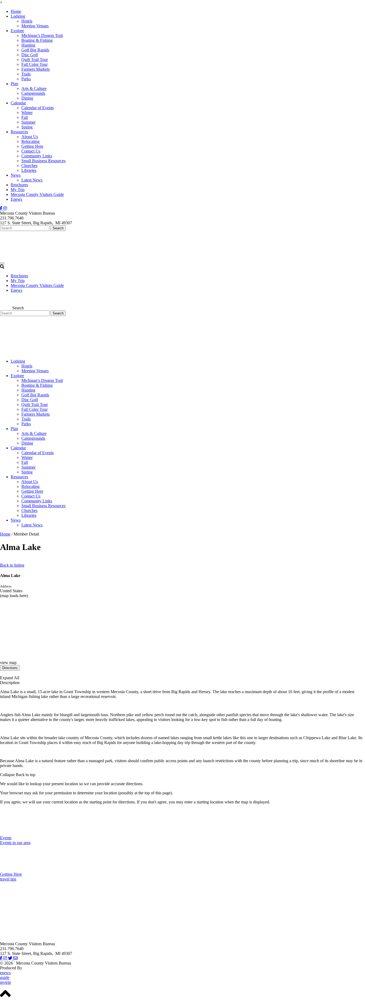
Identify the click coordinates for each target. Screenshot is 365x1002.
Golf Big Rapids (35, 50)
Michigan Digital (37, 968)
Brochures (19, 185)
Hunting (28, 45)
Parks (26, 79)
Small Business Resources (43, 160)
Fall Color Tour (34, 64)
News (16, 175)
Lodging (18, 16)
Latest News (31, 180)
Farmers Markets (35, 69)
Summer (28, 122)
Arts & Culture (33, 88)
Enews (16, 199)
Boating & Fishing (37, 40)
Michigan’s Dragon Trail (42, 35)
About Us (29, 136)
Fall (24, 117)
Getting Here (32, 146)
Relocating (30, 141)
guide (4, 977)
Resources (19, 132)
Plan (14, 83)
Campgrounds (33, 93)
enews (5, 972)
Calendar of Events (37, 107)
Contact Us (30, 151)
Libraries (28, 170)
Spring (27, 127)
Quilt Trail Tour (34, 59)
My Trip (18, 189)
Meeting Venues (35, 26)
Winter (27, 112)
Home (16, 11)
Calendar (18, 103)
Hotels (26, 21)
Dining (27, 98)
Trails (26, 74)
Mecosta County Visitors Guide (37, 194)
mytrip (5, 982)
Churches (29, 165)
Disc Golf (29, 54)
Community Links (36, 156)
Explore (17, 30)
